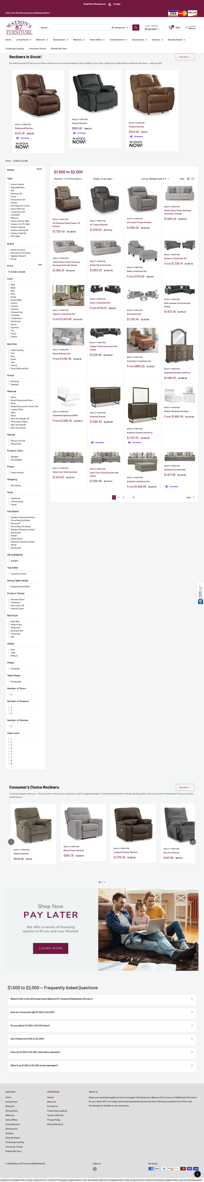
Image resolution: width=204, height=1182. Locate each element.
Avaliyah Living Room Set (138, 481)
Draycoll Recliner (79, 123)
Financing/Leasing (15, 48)
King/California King (19, 368)
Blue (12, 291)
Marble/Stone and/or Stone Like (24, 406)
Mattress (77, 39)
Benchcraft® (15, 532)
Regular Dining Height (20, 586)
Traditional (15, 498)
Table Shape (14, 675)
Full (12, 353)
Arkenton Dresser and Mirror (140, 432)
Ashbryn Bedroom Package (176, 411)
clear (40, 265)
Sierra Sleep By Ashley (20, 520)
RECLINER (15, 236)
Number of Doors (16, 688)
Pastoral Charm (17, 608)
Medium (14, 656)
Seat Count (13, 733)
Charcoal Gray (16, 312)
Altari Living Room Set (100, 302)
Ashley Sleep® (16, 539)
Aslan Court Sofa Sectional (65, 472)
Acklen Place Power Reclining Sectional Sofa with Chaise (66, 263)
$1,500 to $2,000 (20, 161)
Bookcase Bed (16, 630)
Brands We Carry (59, 48)
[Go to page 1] (99, 882)
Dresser (14, 202)
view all (39, 169)
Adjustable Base (17, 187)
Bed (12, 190)
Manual (11, 434)
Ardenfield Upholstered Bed (65, 415)
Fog (12, 330)
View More (183, 57)
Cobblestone (16, 318)
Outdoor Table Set (18, 233)
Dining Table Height (18, 580)
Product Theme (15, 593)
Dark (12, 649)
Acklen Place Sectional (100, 265)
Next (189, 497)
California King (16, 350)
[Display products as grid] (188, 178)
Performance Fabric (19, 421)
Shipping (12, 479)
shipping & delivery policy (164, 1032)
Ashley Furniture (23, 124)
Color (10, 278)
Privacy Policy (54, 1119)
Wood (13, 415)
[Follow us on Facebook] (95, 1169)
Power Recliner (17, 472)
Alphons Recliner (21, 853)
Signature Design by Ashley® (22, 529)
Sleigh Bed (15, 627)
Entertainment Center (20, 206)
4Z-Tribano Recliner (99, 224)
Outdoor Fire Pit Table (20, 224)
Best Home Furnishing (20, 253)
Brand (10, 243)
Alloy (12, 284)
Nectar (13, 259)
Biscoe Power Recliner (74, 850)
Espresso (14, 327)
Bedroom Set (16, 193)
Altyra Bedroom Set (61, 353)
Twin (12, 362)
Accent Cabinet (17, 184)
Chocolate (15, 315)
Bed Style (12, 615)
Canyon (13, 303)
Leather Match (16, 409)
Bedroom (40, 39)
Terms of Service (55, 1115)
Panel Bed (14, 621)
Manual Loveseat (17, 441)
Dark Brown (15, 321)
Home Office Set (17, 209)
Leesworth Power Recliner (126, 852)
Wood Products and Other (21, 400)
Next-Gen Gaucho (18, 428)
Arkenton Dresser (98, 416)
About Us (51, 1101)
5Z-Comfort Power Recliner (139, 222)
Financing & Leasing (57, 1110)
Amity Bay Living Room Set (139, 361)
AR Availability (15, 554)
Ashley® (13, 535)
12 (133, 497)
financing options (32, 1045)
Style (10, 492)
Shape (10, 662)
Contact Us (52, 1106)
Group (10, 375)
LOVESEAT (15, 215)
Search (50, 1097)
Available (14, 457)
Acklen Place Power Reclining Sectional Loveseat (177, 212)
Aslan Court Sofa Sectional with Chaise (104, 474)
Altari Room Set (134, 314)
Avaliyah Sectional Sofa (175, 469)
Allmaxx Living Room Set (175, 258)
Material (11, 391)
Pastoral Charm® (17, 599)
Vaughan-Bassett (18, 256)
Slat (12, 637)
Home (8, 39)
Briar (12, 294)
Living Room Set (17, 212)
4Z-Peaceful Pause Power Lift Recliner (66, 224)
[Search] (135, 27)
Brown (13, 297)
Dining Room (59, 39)
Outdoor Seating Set (19, 230)
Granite (13, 336)
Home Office (96, 39)
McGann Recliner (136, 126)
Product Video (15, 450)
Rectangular (15, 681)
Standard (14, 384)
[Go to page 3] (104, 882)
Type (9, 178)
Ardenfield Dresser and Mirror (177, 372)
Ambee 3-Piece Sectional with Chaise (103, 348)
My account (151, 29)
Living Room (22, 39)
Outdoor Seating (17, 227)
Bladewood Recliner (24, 128)
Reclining (14, 381)
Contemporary (16, 501)
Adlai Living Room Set (137, 271)
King (12, 356)
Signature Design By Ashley (22, 517)
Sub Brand (13, 511)
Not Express (15, 485)
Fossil (13, 333)
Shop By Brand (175, 39)
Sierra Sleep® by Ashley (20, 526)
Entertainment (117, 39)
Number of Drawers (18, 701)
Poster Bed (15, 634)
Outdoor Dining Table (19, 221)
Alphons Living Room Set (64, 314)
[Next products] (193, 842)
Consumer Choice (37, 48)
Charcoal (14, 309)
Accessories (138, 39)
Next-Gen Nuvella (18, 425)
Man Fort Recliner (171, 852)
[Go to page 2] (102, 882)
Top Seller (12, 567)
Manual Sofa (15, 444)
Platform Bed (16, 624)
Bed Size (12, 343)
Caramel (14, 306)
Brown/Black (16, 300)
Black (12, 288)
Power (10, 466)
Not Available (16, 460)
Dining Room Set (17, 199)
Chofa (13, 196)
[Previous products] (11, 842)
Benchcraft (15, 523)
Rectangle (15, 668)
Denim (13, 324)
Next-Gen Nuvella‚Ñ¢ (19, 418)
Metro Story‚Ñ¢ (17, 605)
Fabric (13, 397)
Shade (10, 643)
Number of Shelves (17, 720)
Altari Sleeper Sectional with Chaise (177, 305)
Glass (12, 412)
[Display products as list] (193, 178)
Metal (12, 403)
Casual (13, 504)
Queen (13, 359)
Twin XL (13, 365)
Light (12, 652)
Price (10, 265)
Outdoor (156, 39)
